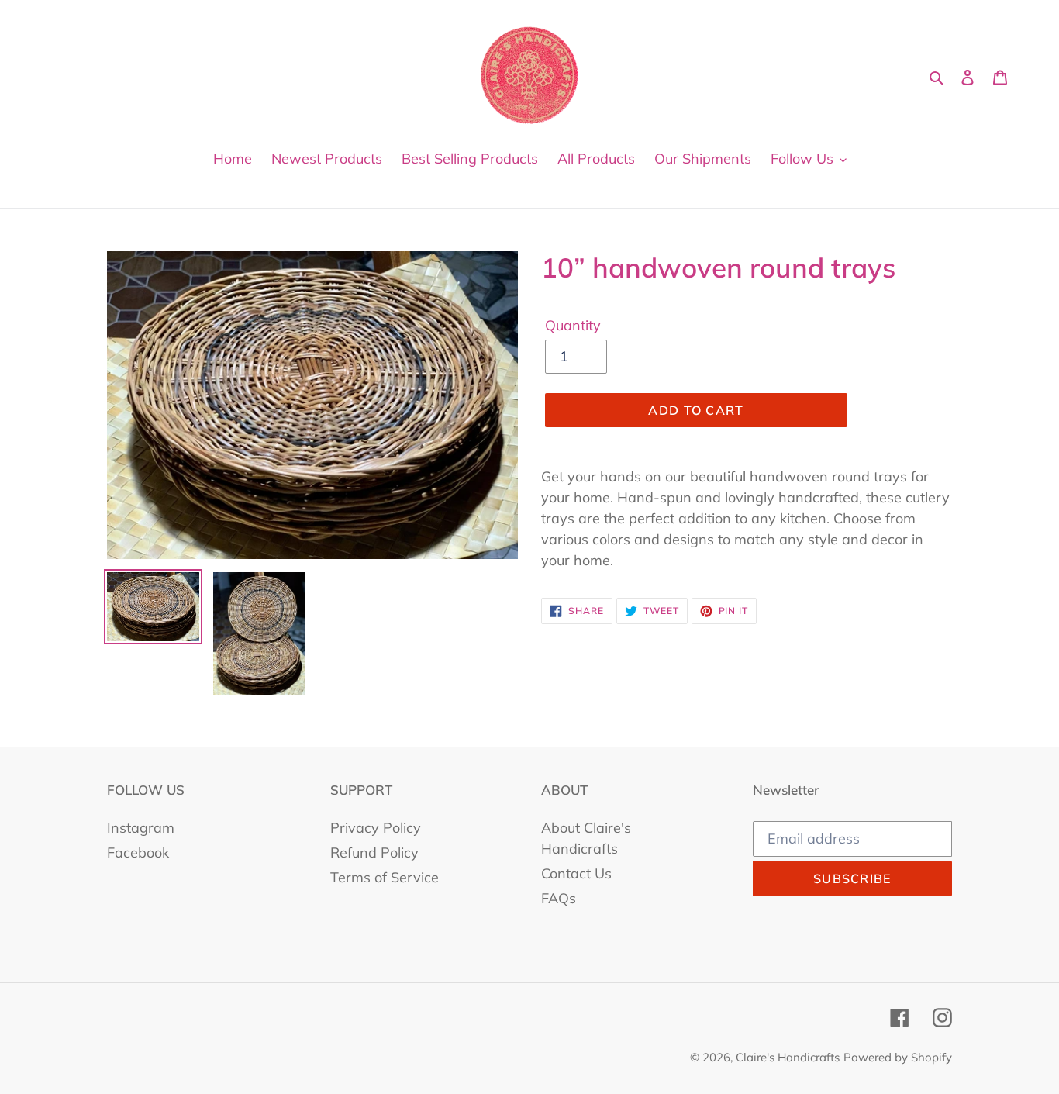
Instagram (140, 828)
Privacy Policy (375, 828)
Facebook (138, 852)
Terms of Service (384, 877)
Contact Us (576, 873)
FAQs (558, 898)
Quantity (573, 325)
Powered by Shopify (897, 1057)
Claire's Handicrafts (788, 1057)
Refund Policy (374, 852)
